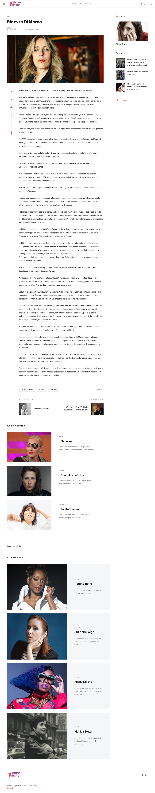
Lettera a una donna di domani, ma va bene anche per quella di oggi (137, 62)
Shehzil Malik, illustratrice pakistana (137, 73)
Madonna (66, 441)
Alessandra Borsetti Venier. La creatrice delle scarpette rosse (137, 86)
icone (61, 437)
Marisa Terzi (83, 731)
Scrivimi (10, 788)
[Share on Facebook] (11, 92)
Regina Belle (83, 583)
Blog (81, 3)
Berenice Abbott (41, 409)
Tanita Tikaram (70, 509)
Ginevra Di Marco (27, 390)
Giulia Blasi (121, 44)
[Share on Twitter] (11, 100)
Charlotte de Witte (72, 475)
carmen (15, 29)
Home (74, 3)
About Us (89, 3)
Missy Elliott (83, 681)
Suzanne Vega (84, 632)
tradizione (53, 390)
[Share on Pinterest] (11, 107)
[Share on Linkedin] (11, 115)
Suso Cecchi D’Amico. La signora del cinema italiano (76, 408)
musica (9, 16)
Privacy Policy (121, 100)
